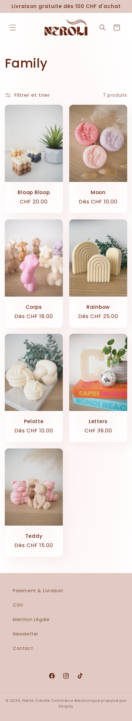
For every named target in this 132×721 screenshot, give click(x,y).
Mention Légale (31, 619)
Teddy (34, 536)
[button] (13, 27)
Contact (23, 648)
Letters (98, 422)
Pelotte (33, 422)
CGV (18, 605)
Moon (98, 193)
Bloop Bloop (34, 193)
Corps (34, 307)
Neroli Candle (36, 700)
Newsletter (25, 634)
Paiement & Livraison (38, 590)
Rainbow (98, 307)
